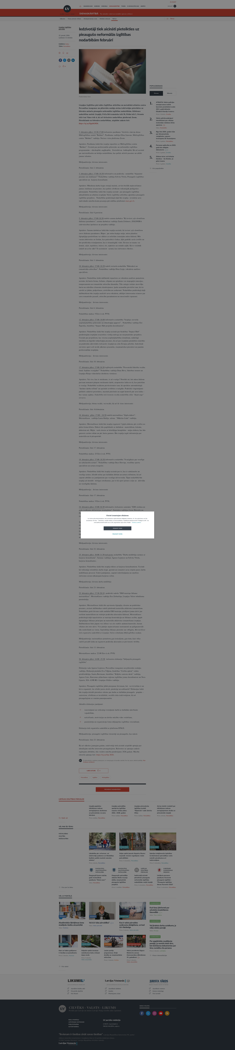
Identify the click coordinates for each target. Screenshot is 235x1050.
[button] (117, 534)
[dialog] (117, 524)
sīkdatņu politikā (136, 522)
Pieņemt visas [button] (117, 528)
